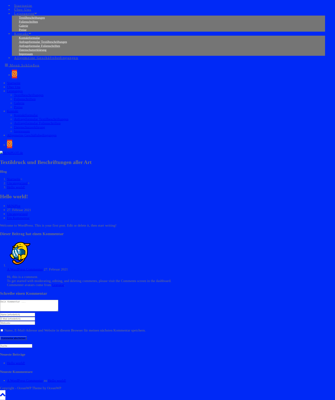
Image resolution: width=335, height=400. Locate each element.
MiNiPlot (13, 206)
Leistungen (15, 91)
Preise (18, 107)
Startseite (13, 83)
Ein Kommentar (18, 218)
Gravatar (58, 285)
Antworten (76, 269)
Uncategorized (17, 214)
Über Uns (13, 87)
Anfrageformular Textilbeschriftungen (41, 119)
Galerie (19, 103)
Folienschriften (25, 99)
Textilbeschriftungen (28, 95)
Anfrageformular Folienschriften (37, 123)
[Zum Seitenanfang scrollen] (2, 395)
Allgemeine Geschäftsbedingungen (32, 135)
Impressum (22, 131)
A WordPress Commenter (25, 269)
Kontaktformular (26, 115)
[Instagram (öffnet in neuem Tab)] (14, 74)
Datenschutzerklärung (29, 127)
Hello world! (16, 187)
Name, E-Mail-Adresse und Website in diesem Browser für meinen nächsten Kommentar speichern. (75, 330)
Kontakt (12, 111)
